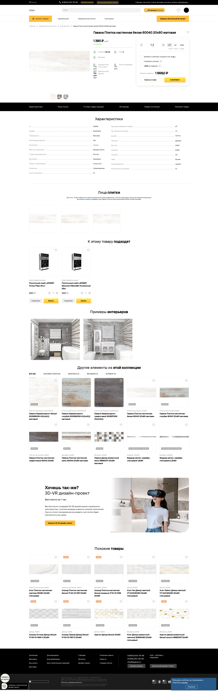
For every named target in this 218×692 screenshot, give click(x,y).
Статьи (153, 2)
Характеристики (35, 107)
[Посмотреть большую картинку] (59, 61)
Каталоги (81, 659)
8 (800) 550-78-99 (70, 2)
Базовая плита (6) (51, 374)
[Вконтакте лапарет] (154, 682)
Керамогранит (63, 19)
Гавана (95, 145)
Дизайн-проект (84, 663)
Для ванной (64, 26)
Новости (175, 2)
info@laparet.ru (134, 662)
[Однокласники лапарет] (159, 682)
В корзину (175, 80)
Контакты (167, 2)
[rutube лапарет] (170, 682)
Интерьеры (124, 107)
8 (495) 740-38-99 (136, 658)
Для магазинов (53, 655)
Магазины (33, 659)
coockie (184, 682)
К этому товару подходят (94, 107)
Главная (32, 26)
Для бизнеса (183, 2)
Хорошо (191, 687)
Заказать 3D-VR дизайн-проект (60, 523)
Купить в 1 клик (150, 80)
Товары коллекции (152, 107)
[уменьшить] (49, 293)
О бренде (138, 2)
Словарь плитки (106, 663)
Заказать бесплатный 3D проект (173, 19)
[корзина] (186, 10)
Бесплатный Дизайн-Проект (107, 2)
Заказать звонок (87, 2)
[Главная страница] (32, 10)
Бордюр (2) (111, 374)
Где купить (147, 2)
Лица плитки (63, 107)
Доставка (160, 2)
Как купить (33, 663)
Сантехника (109, 19)
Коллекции (33, 655)
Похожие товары (182, 107)
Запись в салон (5, 678)
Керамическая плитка (86, 19)
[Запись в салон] (15, 686)
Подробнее (35, 301)
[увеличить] (57, 293)
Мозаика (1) (92, 374)
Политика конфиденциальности (71, 682)
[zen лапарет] (164, 682)
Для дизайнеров (53, 659)
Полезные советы (106, 655)
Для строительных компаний (58, 663)
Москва (34, 2)
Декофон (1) (73, 374)
